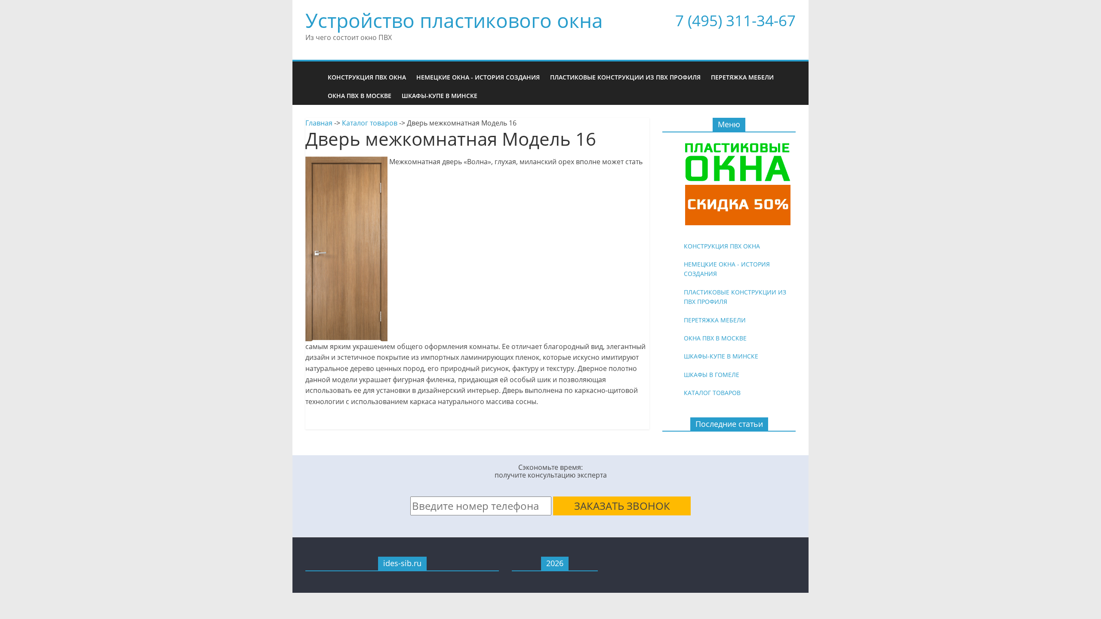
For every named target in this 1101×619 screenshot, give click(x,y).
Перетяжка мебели (742, 77)
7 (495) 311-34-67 (735, 20)
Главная (318, 123)
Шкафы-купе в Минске (439, 96)
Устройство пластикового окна (454, 20)
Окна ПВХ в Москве (359, 96)
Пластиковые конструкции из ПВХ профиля (625, 77)
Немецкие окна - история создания (478, 77)
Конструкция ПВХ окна (367, 77)
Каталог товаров (369, 123)
